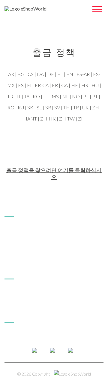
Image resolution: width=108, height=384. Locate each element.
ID (10, 96)
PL (86, 96)
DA (40, 74)
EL (60, 74)
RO (11, 107)
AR (11, 74)
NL (65, 96)
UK (85, 107)
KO (36, 96)
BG (20, 74)
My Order (14, 291)
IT (18, 96)
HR (84, 85)
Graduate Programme (27, 248)
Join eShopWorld (22, 238)
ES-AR (83, 74)
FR (55, 85)
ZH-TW (67, 118)
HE (74, 85)
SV (57, 107)
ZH (81, 118)
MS (55, 96)
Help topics (16, 300)
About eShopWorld (24, 229)
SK (30, 107)
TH (66, 107)
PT (95, 96)
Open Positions (20, 257)
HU (95, 85)
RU (21, 107)
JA (26, 96)
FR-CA (42, 85)
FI (29, 85)
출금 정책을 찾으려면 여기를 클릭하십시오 (54, 173)
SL (39, 107)
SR (48, 107)
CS (31, 74)
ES (21, 85)
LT (45, 96)
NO (76, 96)
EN (69, 74)
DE (50, 74)
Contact (12, 335)
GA (64, 85)
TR (76, 107)
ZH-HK (48, 118)
